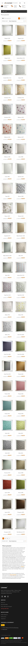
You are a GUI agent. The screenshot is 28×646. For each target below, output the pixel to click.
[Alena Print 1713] (20, 267)
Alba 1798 (7, 275)
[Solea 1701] (7, 327)
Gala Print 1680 (7, 354)
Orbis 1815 (7, 453)
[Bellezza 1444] (7, 129)
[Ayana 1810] (7, 504)
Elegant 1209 (7, 38)
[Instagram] (8, 596)
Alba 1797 (21, 255)
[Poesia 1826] (20, 406)
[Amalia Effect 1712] (7, 70)
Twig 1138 (7, 196)
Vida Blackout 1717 (21, 532)
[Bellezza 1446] (7, 149)
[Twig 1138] (7, 188)
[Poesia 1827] (7, 406)
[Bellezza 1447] (20, 129)
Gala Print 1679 (7, 374)
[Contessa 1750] (7, 90)
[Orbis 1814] (20, 445)
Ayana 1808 (20, 472)
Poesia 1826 (20, 413)
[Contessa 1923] (7, 109)
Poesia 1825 (20, 393)
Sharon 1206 (20, 196)
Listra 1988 (20, 156)
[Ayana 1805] (20, 485)
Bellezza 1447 (21, 137)
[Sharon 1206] (20, 188)
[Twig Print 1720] (20, 287)
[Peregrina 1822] (20, 504)
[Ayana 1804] (7, 485)
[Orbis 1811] (7, 425)
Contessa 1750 (7, 97)
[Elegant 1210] (20, 30)
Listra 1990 (7, 176)
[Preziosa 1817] (7, 465)
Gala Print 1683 (21, 334)
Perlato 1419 (20, 216)
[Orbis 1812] (20, 425)
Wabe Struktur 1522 (21, 235)
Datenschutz (3, 616)
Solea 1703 (7, 314)
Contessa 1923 (7, 117)
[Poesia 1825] (20, 386)
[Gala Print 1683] (20, 327)
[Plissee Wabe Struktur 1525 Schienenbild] (7, 248)
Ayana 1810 (7, 512)
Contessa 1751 (21, 97)
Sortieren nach (5, 21)
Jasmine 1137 (21, 176)
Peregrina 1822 (21, 512)
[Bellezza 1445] (20, 109)
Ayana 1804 (7, 492)
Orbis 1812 (20, 433)
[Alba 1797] (20, 248)
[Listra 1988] (20, 149)
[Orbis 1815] (7, 445)
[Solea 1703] (7, 307)
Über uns (3, 602)
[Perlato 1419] (20, 208)
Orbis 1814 (20, 453)
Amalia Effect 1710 (21, 58)
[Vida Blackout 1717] (20, 524)
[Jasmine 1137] (20, 169)
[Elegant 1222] (7, 50)
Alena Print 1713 (20, 275)
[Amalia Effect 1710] (20, 50)
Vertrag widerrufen (5, 608)
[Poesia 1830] (7, 386)
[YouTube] (5, 596)
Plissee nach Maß (13, 574)
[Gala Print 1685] (20, 346)
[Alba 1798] (7, 267)
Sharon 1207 (7, 216)
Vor (25, 18)
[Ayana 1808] (20, 465)
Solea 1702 (20, 314)
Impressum (3, 618)
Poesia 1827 (7, 413)
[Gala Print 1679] (7, 366)
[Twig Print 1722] (7, 287)
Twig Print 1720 (21, 295)
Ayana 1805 (20, 492)
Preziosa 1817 (7, 472)
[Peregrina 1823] (7, 524)
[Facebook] (2, 596)
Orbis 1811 (7, 433)
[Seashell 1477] (7, 228)
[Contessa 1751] (20, 90)
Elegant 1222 (7, 58)
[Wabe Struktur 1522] (20, 228)
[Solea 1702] (20, 307)
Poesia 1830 (7, 393)
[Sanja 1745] (20, 70)
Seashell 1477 (7, 235)
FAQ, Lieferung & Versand (6, 606)
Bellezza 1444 (7, 137)
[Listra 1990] (7, 169)
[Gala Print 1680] (7, 346)
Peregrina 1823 (7, 532)
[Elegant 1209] (7, 30)
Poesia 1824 (20, 374)
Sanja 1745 (20, 77)
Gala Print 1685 (21, 354)
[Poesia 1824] (20, 366)
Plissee (22, 566)
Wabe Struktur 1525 (7, 255)
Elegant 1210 (20, 38)
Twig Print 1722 (7, 295)
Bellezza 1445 (21, 117)
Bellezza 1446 (7, 156)
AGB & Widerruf (4, 614)
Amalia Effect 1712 (7, 77)
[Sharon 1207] (7, 208)
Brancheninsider (4, 604)
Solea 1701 (7, 334)
